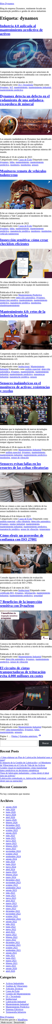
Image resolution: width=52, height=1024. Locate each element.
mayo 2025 (11, 841)
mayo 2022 (11, 929)
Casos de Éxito (25, 159)
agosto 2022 (11, 921)
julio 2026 (10, 809)
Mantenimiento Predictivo (30, 295)
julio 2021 (10, 955)
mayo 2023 (11, 898)
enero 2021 (11, 966)
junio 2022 (11, 927)
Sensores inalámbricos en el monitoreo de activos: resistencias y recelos (25, 387)
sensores (18, 732)
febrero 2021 (11, 963)
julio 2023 (10, 893)
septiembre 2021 (13, 950)
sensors (35, 165)
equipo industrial (17, 524)
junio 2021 (11, 958)
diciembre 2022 (13, 911)
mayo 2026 (11, 814)
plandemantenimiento (9, 305)
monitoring (26, 165)
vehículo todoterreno (9, 234)
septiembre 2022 (13, 919)
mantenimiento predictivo (11, 90)
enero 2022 (11, 940)
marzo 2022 (11, 934)
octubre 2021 (12, 947)
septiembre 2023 (13, 887)
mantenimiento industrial (40, 87)
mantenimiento (20, 87)
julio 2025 (10, 835)
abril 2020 (10, 971)
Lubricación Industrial (16, 1001)
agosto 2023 (11, 890)
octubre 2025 (12, 830)
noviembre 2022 (13, 914)
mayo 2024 (11, 867)
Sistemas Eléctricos (14, 1009)
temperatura (44, 529)
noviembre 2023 (13, 882)
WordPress (22, 1019)
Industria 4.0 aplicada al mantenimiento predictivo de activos (21, 30)
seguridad (38, 595)
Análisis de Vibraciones (16, 986)
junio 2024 (11, 864)
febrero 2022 (11, 937)
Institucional (23, 366)
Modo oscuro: (7, 1022)
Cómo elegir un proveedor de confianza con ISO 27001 (21, 537)
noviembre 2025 (13, 828)
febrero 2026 (11, 822)
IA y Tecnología (25, 85)
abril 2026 (10, 817)
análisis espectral (32, 369)
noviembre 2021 (13, 945)
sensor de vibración (20, 457)
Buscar (3, 739)
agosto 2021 (11, 953)
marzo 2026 (11, 820)
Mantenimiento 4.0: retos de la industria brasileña (22, 313)
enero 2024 (11, 877)
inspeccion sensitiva (9, 300)
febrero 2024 (11, 874)
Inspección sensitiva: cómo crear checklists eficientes (24, 242)
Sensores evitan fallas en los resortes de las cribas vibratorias (24, 466)
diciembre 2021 (13, 942)
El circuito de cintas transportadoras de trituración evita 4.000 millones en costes (22, 672)
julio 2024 (10, 861)
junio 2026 (11, 812)
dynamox (4, 87)
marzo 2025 (11, 843)
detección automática (25, 297)
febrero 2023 (11, 906)
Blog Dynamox (7, 3)
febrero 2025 (11, 846)
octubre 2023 (12, 885)
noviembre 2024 (13, 851)
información (30, 593)
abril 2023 (10, 900)
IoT (11, 87)
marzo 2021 (11, 960)
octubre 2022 (12, 916)
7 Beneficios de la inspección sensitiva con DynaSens (21, 603)
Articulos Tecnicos (14, 988)
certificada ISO (7, 593)
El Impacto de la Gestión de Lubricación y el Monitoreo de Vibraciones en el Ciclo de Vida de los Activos (25, 763)
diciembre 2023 (13, 880)
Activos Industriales (15, 983)
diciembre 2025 (13, 825)
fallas (12, 162)
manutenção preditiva (20, 231)
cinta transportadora (15, 729)
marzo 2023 (11, 903)
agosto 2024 (11, 859)
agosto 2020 (11, 968)
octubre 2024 (12, 854)
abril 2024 (10, 869)
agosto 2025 (11, 833)
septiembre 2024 (13, 856)
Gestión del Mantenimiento (18, 994)
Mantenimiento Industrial (29, 450)
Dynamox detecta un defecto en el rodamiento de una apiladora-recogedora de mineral (25, 100)
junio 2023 (11, 895)
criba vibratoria (23, 521)
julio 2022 (10, 924)
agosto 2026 (11, 807)
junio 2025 (11, 838)
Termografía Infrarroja (16, 1012)
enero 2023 (11, 908)
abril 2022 (10, 932)
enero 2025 (11, 848)
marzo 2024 (11, 872)
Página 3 (15, 736)
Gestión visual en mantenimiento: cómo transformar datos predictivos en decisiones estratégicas (23, 769)
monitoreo (14, 165)
